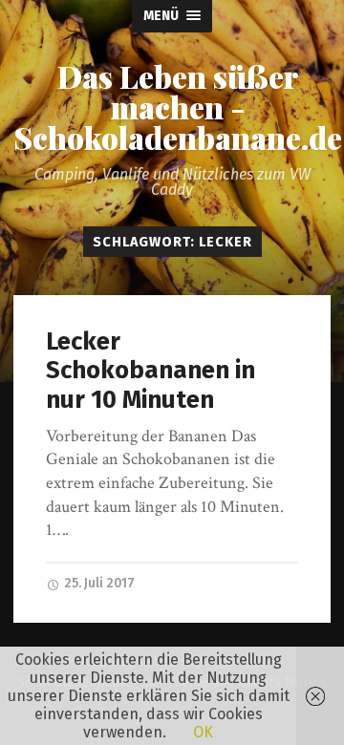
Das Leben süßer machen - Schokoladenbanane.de (177, 107)
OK (203, 732)
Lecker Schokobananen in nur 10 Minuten (150, 371)
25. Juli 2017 (98, 583)
